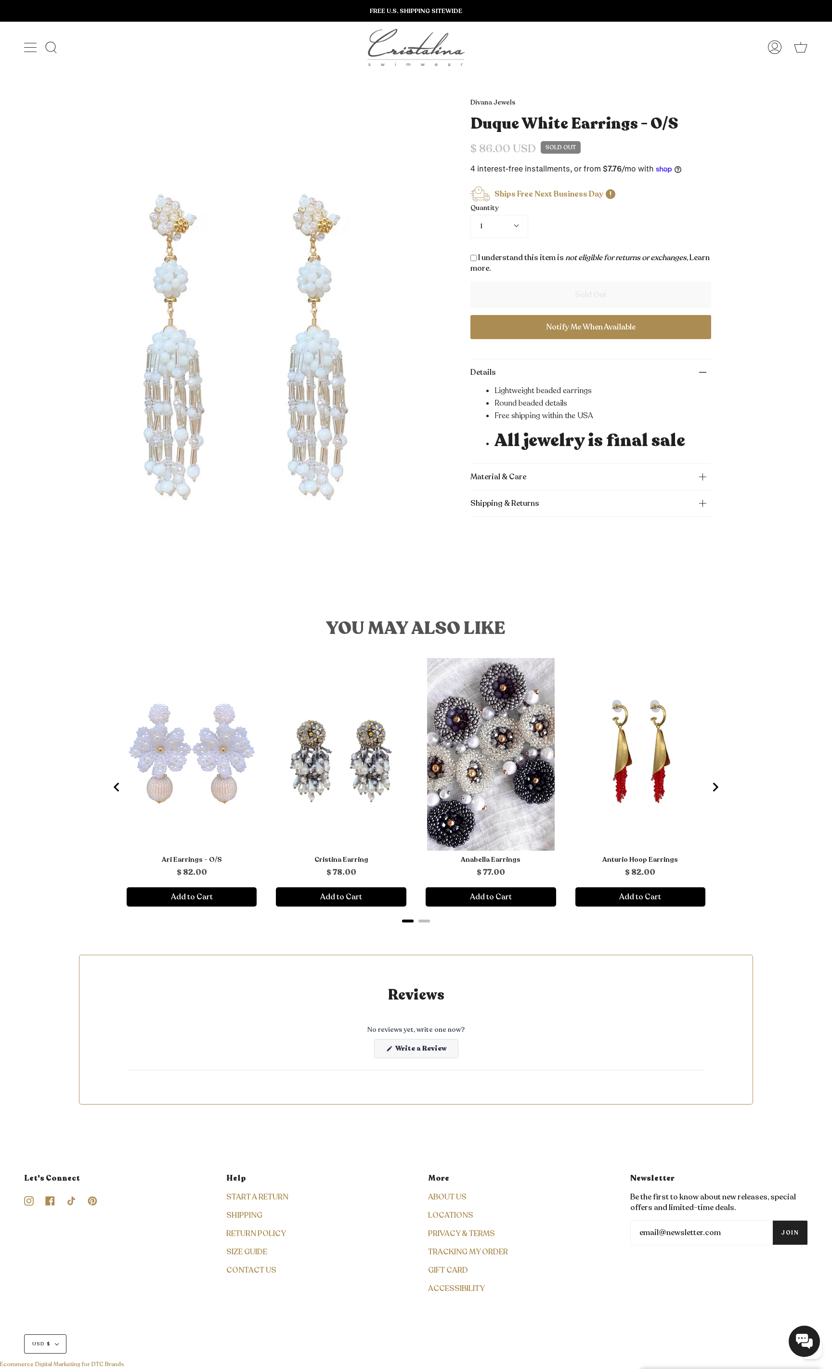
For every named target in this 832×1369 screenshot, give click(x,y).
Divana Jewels (492, 102)
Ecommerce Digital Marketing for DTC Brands (62, 1364)
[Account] (774, 47)
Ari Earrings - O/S (192, 860)
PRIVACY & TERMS (461, 1233)
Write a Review (426, 1050)
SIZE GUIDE (246, 1252)
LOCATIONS (450, 1215)
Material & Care (498, 477)
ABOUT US (447, 1197)
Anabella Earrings (490, 860)
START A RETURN (257, 1197)
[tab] (408, 921)
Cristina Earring (341, 860)
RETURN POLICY (256, 1233)
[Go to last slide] (117, 787)
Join (790, 1233)
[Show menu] (31, 47)
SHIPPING (244, 1215)
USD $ (41, 1344)
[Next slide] (715, 787)
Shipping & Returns (504, 503)
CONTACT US (251, 1270)
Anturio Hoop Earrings (640, 860)
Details (483, 372)
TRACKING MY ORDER (468, 1252)
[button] (804, 1341)
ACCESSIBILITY (456, 1288)
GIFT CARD (448, 1270)
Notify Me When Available (591, 327)
